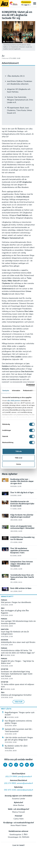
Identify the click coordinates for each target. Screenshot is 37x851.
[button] (26, 4)
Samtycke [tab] (5, 390)
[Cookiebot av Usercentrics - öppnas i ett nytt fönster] (26, 385)
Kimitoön (4, 629)
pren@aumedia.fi (25, 776)
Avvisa (18, 464)
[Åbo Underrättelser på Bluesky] (11, 765)
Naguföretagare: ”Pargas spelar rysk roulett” (19, 714)
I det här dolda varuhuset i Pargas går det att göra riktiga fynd (19, 739)
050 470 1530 (10, 790)
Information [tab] (16, 390)
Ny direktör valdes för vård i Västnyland (16, 748)
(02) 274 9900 (11, 776)
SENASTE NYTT (7, 596)
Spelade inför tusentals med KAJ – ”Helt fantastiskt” (19, 731)
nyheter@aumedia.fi (25, 790)
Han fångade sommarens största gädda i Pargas (18, 723)
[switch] (32, 430)
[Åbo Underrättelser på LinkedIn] (27, 765)
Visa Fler (18, 702)
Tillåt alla (18, 451)
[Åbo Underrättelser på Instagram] (16, 765)
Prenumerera (26, 2)
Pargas (4, 600)
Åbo (2, 608)
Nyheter (4, 669)
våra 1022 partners (14, 400)
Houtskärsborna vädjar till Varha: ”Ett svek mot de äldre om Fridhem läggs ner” (18, 652)
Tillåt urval (18, 458)
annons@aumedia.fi (25, 783)
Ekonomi (4, 640)
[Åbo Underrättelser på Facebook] (5, 765)
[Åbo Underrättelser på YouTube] (21, 765)
